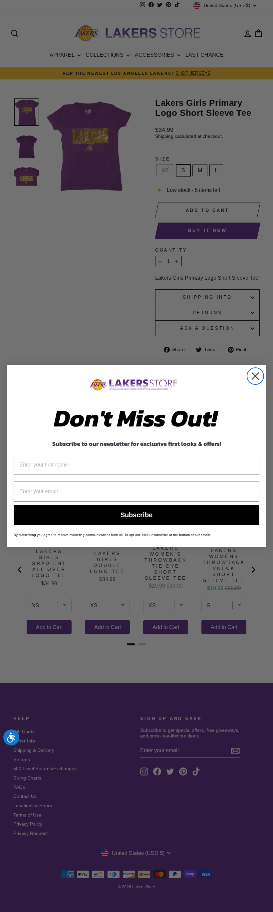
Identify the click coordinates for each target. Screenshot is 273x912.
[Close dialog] (255, 376)
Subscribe (136, 515)
